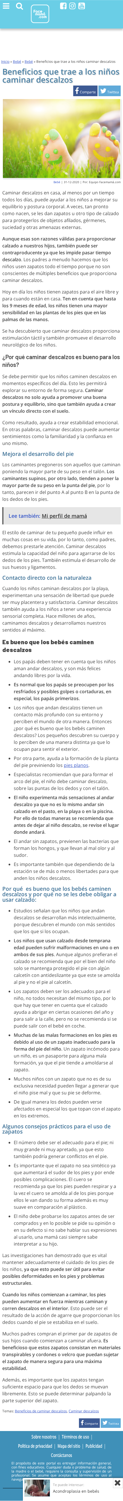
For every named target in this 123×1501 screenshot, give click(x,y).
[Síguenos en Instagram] (72, 6)
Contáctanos (61, 1455)
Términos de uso (75, 1436)
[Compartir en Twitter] (109, 92)
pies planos (76, 765)
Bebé (17, 61)
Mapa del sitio (68, 1446)
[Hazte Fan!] (63, 6)
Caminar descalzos (84, 1411)
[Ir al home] (40, 24)
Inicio (5, 61)
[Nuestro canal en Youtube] (81, 6)
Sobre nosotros (43, 1436)
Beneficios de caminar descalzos (41, 1411)
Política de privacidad (35, 1446)
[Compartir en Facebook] (85, 92)
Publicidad (94, 1446)
